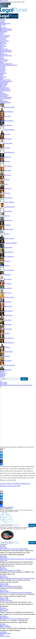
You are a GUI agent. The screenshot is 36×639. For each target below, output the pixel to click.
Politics (2, 78)
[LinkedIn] (18, 456)
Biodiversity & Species (6, 30)
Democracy (3, 42)
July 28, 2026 (3, 557)
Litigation (2, 72)
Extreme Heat (3, 54)
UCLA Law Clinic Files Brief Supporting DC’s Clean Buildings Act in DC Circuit (18, 559)
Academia (2, 22)
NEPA (1, 74)
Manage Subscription (5, 633)
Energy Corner (4, 49)
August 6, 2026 (4, 577)
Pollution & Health (5, 80)
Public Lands (3, 85)
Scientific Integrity (5, 89)
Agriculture (3, 25)
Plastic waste (3, 77)
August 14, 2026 (4, 599)
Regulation (3, 86)
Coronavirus (3, 39)
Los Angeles (3, 73)
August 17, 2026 (4, 609)
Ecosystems (3, 46)
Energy (2, 47)
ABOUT (2, 376)
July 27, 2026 (3, 547)
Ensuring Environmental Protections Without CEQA (14, 549)
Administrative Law (5, 23)
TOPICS (2, 19)
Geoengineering (4, 59)
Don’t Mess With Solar (6, 600)
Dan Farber (3, 576)
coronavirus (3, 38)
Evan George (3, 590)
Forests (2, 57)
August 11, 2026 (4, 591)
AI (0, 26)
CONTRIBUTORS (5, 102)
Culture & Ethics (4, 41)
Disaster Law (3, 43)
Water (1, 100)
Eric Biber (2, 546)
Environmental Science (6, 51)
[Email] (18, 450)
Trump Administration (6, 97)
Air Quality (3, 27)
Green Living (3, 61)
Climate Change (4, 37)
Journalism (3, 66)
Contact (2, 635)
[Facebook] (18, 458)
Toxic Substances (4, 94)
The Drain (2, 93)
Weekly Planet (3, 101)
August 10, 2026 (4, 585)
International (3, 374)
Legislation (3, 69)
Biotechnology (3, 31)
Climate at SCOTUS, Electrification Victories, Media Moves (16, 592)
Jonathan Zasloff (4, 584)
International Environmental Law (8, 65)
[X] (18, 461)
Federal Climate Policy (6, 55)
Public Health (3, 84)
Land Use (2, 68)
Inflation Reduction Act (6, 63)
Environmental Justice (5, 50)
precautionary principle (6, 81)
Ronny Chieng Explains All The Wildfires (11, 586)
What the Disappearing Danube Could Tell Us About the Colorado (17, 578)
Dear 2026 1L (3, 610)
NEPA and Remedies (5, 627)
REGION (2, 371)
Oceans (2, 76)
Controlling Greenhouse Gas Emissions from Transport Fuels (16, 385)
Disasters (2, 45)
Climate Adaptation (5, 35)
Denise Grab (3, 556)
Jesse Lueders (3, 382)
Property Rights (4, 82)
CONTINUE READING (7, 507)
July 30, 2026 (3, 569)
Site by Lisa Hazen (5, 636)
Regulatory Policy (4, 88)
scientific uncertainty (5, 90)
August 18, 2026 (4, 617)
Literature (2, 70)
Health (2, 62)
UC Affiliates (3, 632)
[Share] (18, 464)
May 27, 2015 (3, 384)
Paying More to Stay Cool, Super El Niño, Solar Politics (14, 618)
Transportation (4, 96)
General (2, 58)
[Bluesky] (18, 453)
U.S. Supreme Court (5, 98)
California (2, 33)
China (1, 34)
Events (2, 53)
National (2, 372)
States (1, 92)
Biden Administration (5, 29)
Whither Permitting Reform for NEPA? (10, 570)
